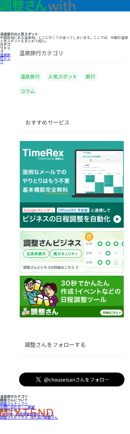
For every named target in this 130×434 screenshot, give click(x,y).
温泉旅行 (30, 76)
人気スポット (62, 76)
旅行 (90, 76)
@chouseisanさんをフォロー (76, 379)
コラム (27, 90)
